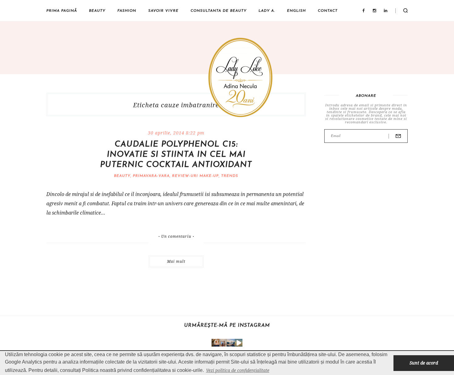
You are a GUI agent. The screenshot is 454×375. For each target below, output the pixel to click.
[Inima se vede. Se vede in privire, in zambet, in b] (223, 343)
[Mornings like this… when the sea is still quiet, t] (238, 343)
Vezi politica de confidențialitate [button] (237, 370)
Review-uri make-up (195, 176)
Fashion (126, 11)
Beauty (97, 11)
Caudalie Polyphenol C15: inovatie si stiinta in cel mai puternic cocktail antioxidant (176, 154)
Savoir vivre (163, 11)
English (296, 11)
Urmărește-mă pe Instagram (227, 325)
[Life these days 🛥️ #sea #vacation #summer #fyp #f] (231, 343)
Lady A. (267, 11)
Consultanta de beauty (218, 11)
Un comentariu (176, 236)
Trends (229, 176)
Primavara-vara (151, 176)
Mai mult (176, 261)
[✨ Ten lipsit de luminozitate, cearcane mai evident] (215, 343)
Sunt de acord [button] (424, 363)
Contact (328, 11)
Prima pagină (61, 11)
